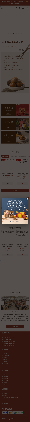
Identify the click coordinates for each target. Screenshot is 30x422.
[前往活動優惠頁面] (15, 211)
